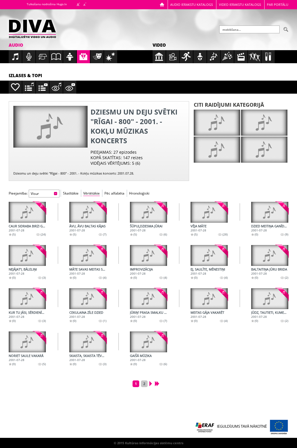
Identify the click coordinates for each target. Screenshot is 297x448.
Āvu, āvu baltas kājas (87, 226)
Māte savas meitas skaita (90, 269)
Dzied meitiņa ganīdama (271, 226)
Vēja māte (199, 226)
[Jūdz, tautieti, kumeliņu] (269, 298)
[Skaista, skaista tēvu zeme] (87, 341)
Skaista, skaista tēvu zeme (91, 355)
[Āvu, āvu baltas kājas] (87, 212)
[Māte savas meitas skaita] (87, 255)
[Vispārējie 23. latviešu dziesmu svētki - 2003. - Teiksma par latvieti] (264, 123)
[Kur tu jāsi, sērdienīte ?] (27, 298)
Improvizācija (141, 269)
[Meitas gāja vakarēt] (209, 298)
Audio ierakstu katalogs (191, 4)
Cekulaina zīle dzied (86, 312)
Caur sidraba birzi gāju (28, 226)
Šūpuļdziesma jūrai (146, 226)
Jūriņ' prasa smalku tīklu (151, 312)
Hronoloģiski (139, 193)
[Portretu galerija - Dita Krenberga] (217, 123)
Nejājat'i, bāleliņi (23, 269)
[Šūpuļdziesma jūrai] (148, 212)
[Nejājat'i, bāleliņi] (27, 255)
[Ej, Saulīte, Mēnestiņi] (209, 255)
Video (159, 45)
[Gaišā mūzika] (148, 341)
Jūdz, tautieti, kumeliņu (271, 312)
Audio (16, 45)
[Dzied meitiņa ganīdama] (269, 212)
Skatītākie (71, 193)
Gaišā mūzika (141, 355)
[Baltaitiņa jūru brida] (269, 255)
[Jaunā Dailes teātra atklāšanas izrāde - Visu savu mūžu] (217, 150)
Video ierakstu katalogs (240, 4)
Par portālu (277, 4)
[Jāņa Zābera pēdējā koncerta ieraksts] (264, 150)
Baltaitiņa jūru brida (269, 269)
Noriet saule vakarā (26, 355)
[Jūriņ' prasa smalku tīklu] (148, 298)
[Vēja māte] (209, 212)
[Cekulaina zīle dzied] (87, 298)
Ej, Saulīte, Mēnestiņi (208, 269)
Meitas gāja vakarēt (207, 312)
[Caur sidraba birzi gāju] (27, 212)
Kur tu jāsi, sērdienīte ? (28, 312)
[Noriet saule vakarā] (27, 341)
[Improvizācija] (148, 255)
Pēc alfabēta (114, 193)
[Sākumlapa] (162, 4)
